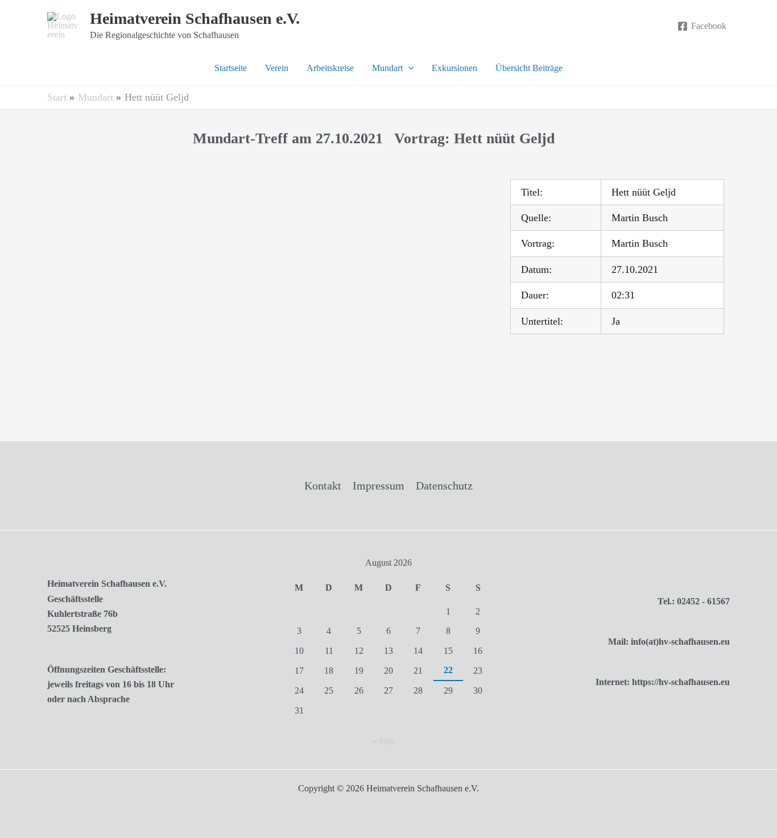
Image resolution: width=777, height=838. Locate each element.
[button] (408, 68)
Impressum (378, 485)
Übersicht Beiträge (529, 68)
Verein (276, 68)
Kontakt (322, 485)
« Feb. (384, 741)
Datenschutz (444, 485)
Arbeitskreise (330, 68)
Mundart (387, 68)
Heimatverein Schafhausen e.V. (195, 18)
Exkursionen (454, 68)
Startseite (230, 68)
